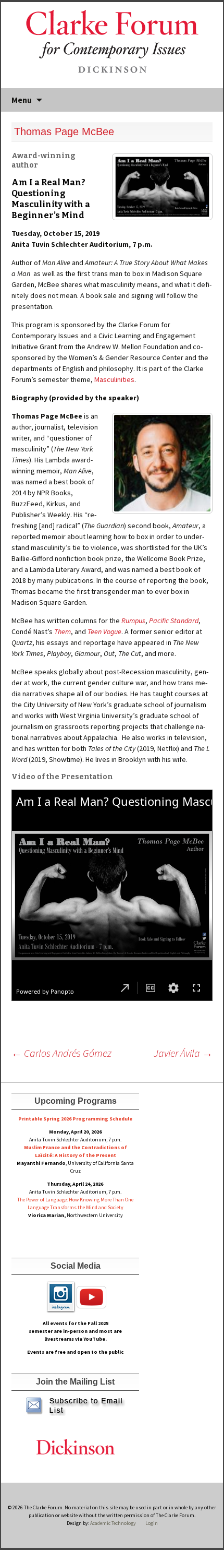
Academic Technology (112, 1523)
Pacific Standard (173, 620)
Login (151, 1523)
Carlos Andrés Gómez (61, 1052)
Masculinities (114, 379)
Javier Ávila (183, 1052)
